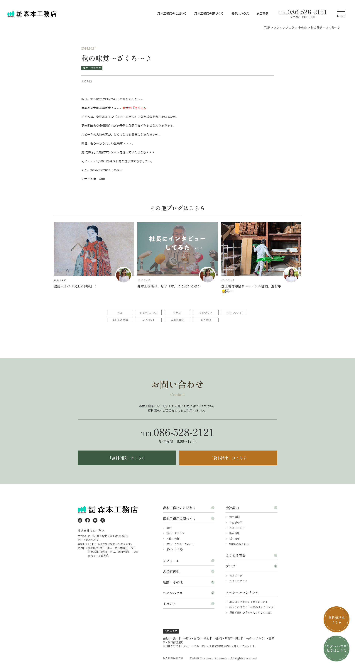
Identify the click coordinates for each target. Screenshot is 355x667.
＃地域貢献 (177, 320)
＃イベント (148, 320)
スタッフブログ (92, 68)
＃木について (234, 312)
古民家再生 (171, 571)
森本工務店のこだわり (172, 13)
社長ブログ (235, 575)
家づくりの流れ (175, 549)
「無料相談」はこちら (126, 458)
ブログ (231, 566)
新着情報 (234, 533)
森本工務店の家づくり (209, 13)
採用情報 (234, 538)
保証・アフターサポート (180, 544)
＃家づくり (205, 312)
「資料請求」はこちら (228, 458)
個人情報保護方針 (173, 658)
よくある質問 (236, 555)
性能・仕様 (172, 538)
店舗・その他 (173, 582)
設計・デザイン (175, 533)
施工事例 (262, 13)
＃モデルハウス (149, 312)
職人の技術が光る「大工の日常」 (248, 602)
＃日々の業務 (120, 320)
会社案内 (232, 507)
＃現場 (177, 312)
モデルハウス (240, 13)
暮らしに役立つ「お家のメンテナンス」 (252, 607)
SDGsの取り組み (239, 544)
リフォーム (171, 560)
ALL (120, 312)
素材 (169, 528)
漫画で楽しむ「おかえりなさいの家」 (251, 612)
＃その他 (205, 320)
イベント (169, 603)
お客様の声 (235, 522)
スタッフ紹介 (237, 528)
